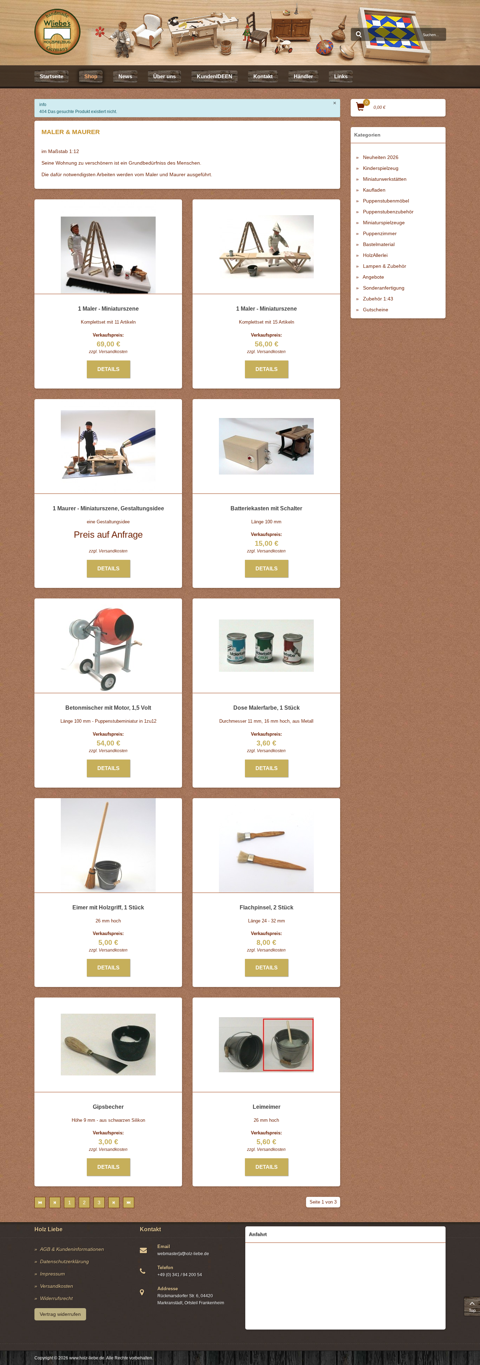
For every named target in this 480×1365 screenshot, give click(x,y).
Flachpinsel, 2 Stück (266, 907)
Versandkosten (113, 351)
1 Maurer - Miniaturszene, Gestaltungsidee (108, 508)
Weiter (114, 1202)
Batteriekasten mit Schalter (266, 508)
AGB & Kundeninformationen (72, 1249)
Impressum (52, 1274)
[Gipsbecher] (108, 1044)
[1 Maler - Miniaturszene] (108, 246)
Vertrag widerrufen (60, 1314)
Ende (128, 1202)
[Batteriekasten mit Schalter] (266, 446)
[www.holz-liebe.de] (57, 32)
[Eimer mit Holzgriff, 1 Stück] (108, 845)
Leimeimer (266, 1107)
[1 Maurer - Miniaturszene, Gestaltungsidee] (108, 446)
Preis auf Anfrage (108, 534)
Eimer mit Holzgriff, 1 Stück (108, 907)
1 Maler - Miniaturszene (108, 309)
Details (108, 369)
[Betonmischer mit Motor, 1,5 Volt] (108, 645)
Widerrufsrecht (56, 1298)
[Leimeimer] (266, 1044)
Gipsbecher (108, 1107)
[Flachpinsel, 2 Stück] (266, 845)
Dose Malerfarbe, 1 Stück (266, 708)
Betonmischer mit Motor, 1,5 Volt (108, 708)
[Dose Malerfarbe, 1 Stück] (266, 645)
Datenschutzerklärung (64, 1261)
